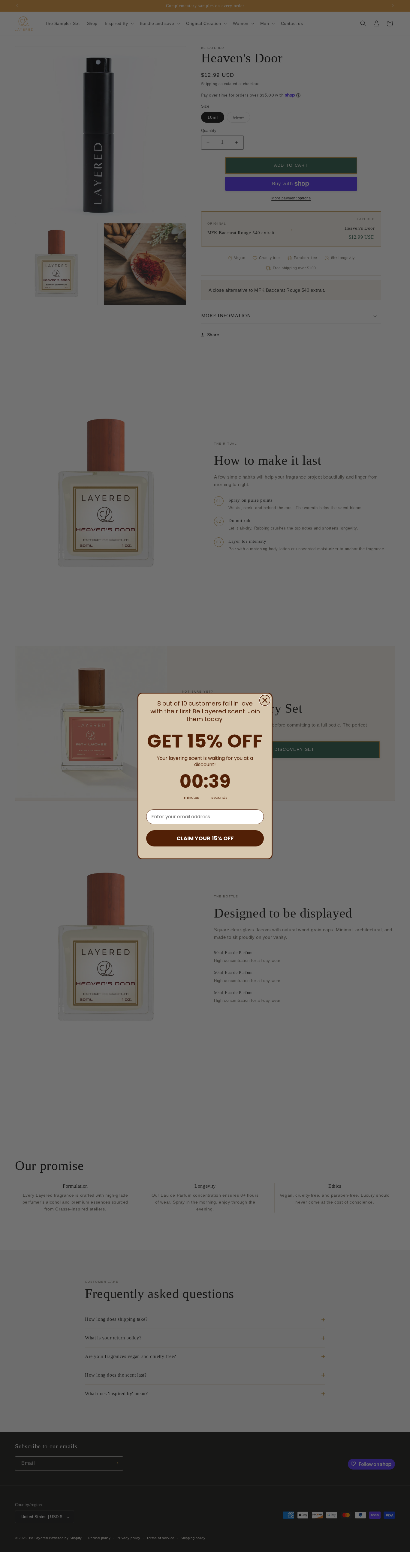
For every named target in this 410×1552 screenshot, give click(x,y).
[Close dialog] (265, 700)
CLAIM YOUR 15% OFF (205, 838)
